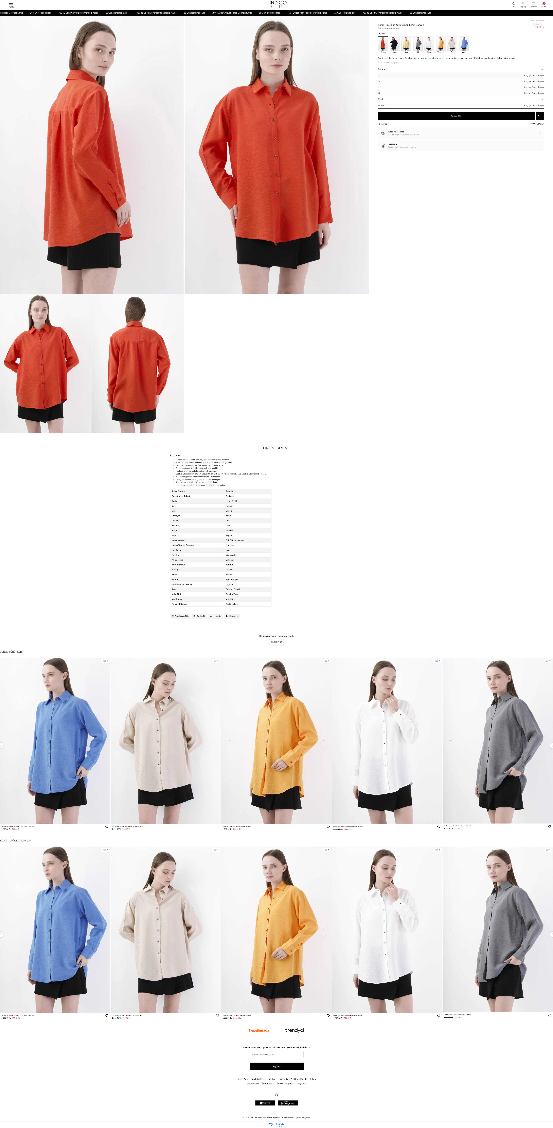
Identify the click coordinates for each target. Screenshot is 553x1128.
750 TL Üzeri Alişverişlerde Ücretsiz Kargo (40, 13)
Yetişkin (229, 599)
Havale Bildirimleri (258, 1079)
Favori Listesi (253, 1083)
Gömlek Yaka (232, 594)
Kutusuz (229, 565)
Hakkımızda (283, 1079)
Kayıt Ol (276, 1066)
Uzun (228, 550)
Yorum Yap (276, 642)
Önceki (533, 21)
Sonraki (540, 21)
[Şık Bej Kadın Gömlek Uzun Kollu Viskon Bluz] (452, 43)
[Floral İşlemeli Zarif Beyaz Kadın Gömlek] (387, 741)
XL (461, 93)
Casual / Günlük (233, 589)
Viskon (229, 569)
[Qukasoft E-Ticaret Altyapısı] (276, 1125)
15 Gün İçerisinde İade (77, 13)
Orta (228, 525)
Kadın (228, 516)
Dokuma (229, 560)
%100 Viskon (232, 604)
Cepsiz (229, 511)
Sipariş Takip (242, 1079)
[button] (523, 5)
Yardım (272, 1079)
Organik (229, 584)
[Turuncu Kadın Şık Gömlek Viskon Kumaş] (441, 43)
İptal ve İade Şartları (285, 1083)
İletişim (313, 1079)
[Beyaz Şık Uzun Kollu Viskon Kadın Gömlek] (429, 43)
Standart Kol (231, 555)
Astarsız (229, 491)
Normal (229, 506)
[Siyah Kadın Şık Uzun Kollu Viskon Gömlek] (395, 43)
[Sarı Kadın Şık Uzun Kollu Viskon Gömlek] (406, 43)
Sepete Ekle (456, 116)
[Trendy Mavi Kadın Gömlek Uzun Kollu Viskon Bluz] (464, 43)
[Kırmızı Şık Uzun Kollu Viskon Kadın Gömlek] (383, 43)
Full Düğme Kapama (235, 540)
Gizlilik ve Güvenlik (299, 1079)
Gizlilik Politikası (288, 1118)
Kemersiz (230, 545)
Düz (227, 520)
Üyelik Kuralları (268, 1083)
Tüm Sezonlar (232, 579)
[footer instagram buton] (276, 1094)
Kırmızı (461, 105)
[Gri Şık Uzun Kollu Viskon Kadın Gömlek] (418, 43)
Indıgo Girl (301, 1083)
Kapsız (229, 535)
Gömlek (229, 530)
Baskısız (229, 496)
